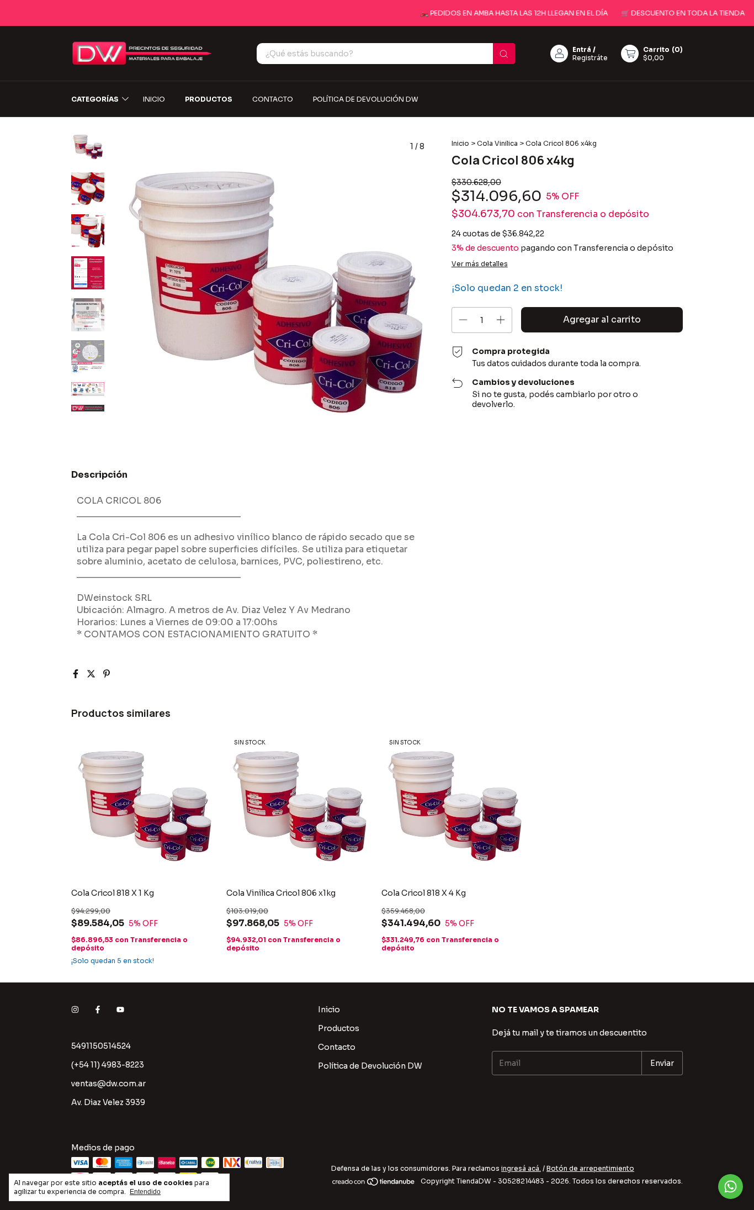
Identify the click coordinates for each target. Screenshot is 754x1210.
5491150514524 (101, 1046)
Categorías (95, 99)
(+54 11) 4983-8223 (107, 1065)
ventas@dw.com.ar (108, 1084)
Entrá (581, 49)
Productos (208, 99)
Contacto (272, 99)
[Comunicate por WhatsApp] (730, 1186)
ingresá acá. (521, 1168)
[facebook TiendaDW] (98, 1010)
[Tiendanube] (374, 1184)
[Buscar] (504, 53)
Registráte (590, 58)
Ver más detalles (480, 264)
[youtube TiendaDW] (120, 1010)
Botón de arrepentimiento (590, 1168)
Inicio (154, 99)
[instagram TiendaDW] (75, 1010)
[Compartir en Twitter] (92, 674)
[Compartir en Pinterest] (106, 674)
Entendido (145, 1192)
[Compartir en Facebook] (76, 674)
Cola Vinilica (497, 143)
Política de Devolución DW (365, 99)
